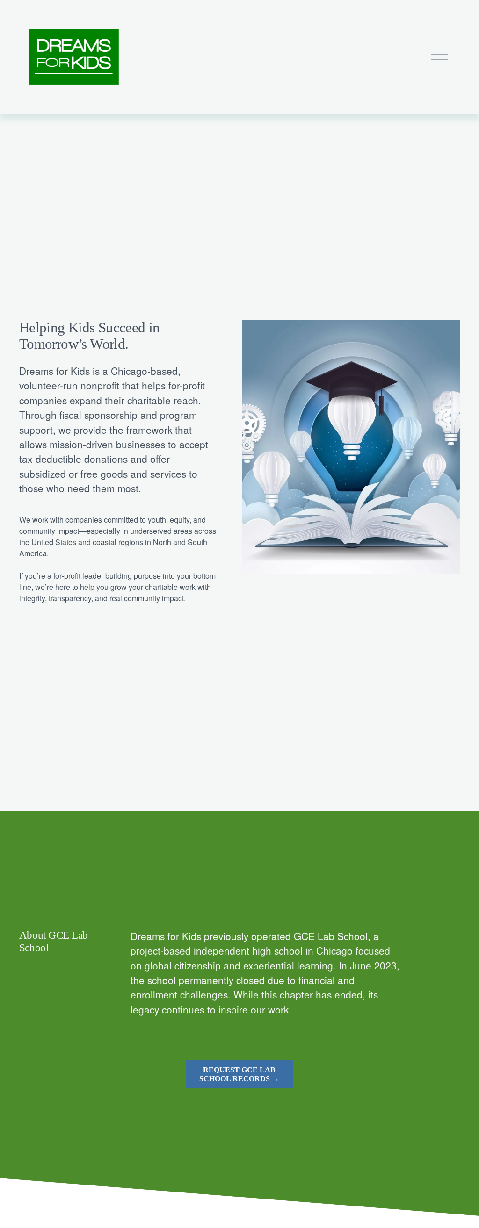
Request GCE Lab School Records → (239, 1074)
